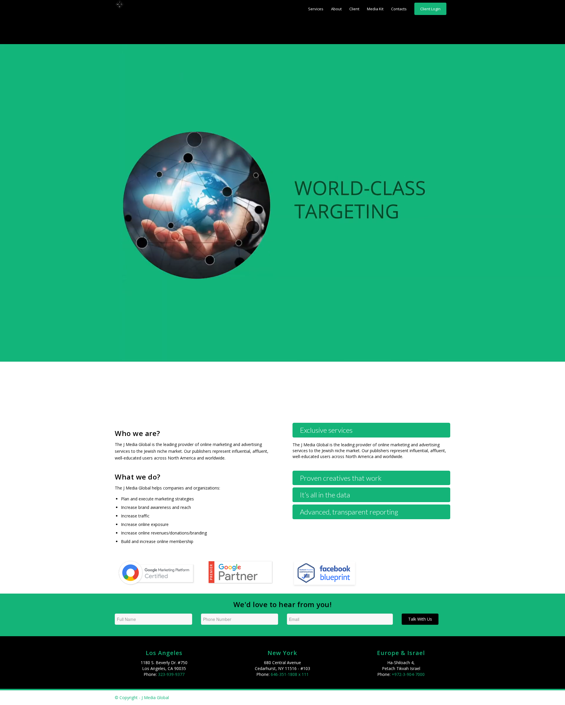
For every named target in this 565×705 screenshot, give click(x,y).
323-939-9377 (171, 674)
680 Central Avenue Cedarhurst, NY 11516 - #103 (282, 665)
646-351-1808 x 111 (290, 674)
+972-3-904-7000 (408, 674)
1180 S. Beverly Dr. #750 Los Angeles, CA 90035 (164, 665)
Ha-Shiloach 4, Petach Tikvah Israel (401, 665)
